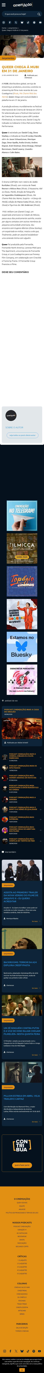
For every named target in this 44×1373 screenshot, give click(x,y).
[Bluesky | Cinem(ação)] (22, 646)
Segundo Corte (22, 1246)
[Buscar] (39, 14)
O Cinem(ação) (22, 1198)
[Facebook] (10, 22)
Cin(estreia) (22, 1290)
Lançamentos (13, 28)
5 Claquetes (22, 1273)
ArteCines (22, 1310)
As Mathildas (22, 1233)
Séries (22, 1314)
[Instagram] (4, 22)
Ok (22, 1370)
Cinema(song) (22, 1294)
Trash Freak (22, 1304)
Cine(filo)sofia (22, 1307)
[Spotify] (34, 22)
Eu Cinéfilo (22, 1297)
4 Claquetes (22, 1270)
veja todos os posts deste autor (23, 435)
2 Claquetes (22, 1263)
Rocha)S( (22, 1300)
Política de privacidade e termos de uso (22, 1212)
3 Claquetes (22, 1267)
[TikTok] (28, 22)
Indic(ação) (22, 1243)
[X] (16, 22)
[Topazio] (22, 581)
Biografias (22, 1236)
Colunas (22, 1283)
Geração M (22, 1229)
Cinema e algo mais (22, 1287)
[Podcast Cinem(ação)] (22, 614)
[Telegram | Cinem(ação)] (22, 515)
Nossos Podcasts (22, 1222)
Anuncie (22, 1209)
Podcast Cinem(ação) (22, 1226)
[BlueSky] (22, 22)
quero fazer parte (22, 1165)
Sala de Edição (22, 1327)
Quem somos (22, 1202)
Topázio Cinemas (22, 1331)
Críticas (22, 1256)
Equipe (22, 1206)
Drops (22, 1240)
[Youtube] (40, 22)
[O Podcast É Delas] (22, 679)
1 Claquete (22, 1260)
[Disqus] (22, 305)
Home (4, 28)
